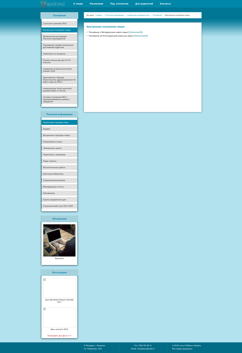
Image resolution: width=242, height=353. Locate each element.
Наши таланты (49, 161)
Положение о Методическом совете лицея (116, 32)
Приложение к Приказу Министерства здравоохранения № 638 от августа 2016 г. (59, 79)
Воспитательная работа (54, 167)
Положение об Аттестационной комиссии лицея (118, 36)
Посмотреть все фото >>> (59, 336)
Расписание (96, 3)
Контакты (165, 3)
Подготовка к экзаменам (54, 154)
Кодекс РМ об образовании (54, 209)
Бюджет (46, 129)
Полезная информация (114, 15)
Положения (157, 15)
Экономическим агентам (52, 203)
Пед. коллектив (119, 3)
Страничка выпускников (54, 180)
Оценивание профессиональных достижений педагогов (58, 46)
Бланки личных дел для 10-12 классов (57, 61)
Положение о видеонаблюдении (56, 213)
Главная (99, 15)
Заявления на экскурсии (54, 54)
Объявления (49, 193)
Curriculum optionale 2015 (55, 23)
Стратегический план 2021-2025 (58, 206)
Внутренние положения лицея (57, 30)
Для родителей (144, 3)
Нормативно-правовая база (55, 122)
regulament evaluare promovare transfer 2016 (57, 70)
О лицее (78, 3)
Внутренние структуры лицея (56, 135)
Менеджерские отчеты (53, 187)
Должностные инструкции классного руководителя (55, 37)
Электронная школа (52, 148)
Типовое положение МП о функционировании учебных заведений (56, 99)
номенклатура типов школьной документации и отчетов (57, 89)
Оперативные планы (52, 142)
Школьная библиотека (53, 174)
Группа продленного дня (54, 199)
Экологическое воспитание (53, 177)
